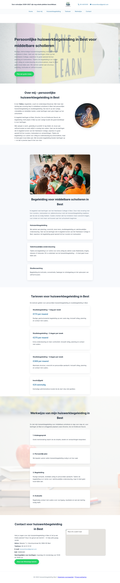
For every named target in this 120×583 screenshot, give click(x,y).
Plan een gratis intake (24, 74)
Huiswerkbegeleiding (54, 11)
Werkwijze (78, 11)
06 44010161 (84, 4)
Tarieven (68, 11)
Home (31, 11)
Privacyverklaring (80, 577)
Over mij (39, 11)
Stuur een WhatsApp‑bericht (26, 562)
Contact (88, 11)
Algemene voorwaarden (66, 577)
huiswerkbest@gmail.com (100, 4)
